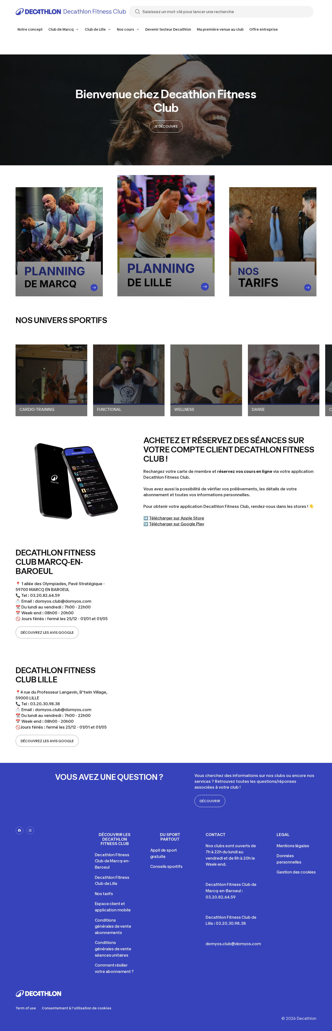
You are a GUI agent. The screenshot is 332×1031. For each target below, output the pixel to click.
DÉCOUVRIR (210, 801)
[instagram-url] (30, 830)
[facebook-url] (19, 830)
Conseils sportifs (166, 866)
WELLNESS (184, 409)
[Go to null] (94, 287)
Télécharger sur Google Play (176, 523)
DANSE (258, 409)
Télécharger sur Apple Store (176, 518)
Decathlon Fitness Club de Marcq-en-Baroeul (112, 861)
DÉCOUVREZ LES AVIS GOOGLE (47, 632)
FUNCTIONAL (109, 409)
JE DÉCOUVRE (166, 126)
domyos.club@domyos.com (233, 943)
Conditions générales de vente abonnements (113, 926)
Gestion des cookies (296, 872)
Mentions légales (293, 845)
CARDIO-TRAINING (36, 409)
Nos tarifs (104, 893)
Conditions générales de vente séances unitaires (113, 948)
